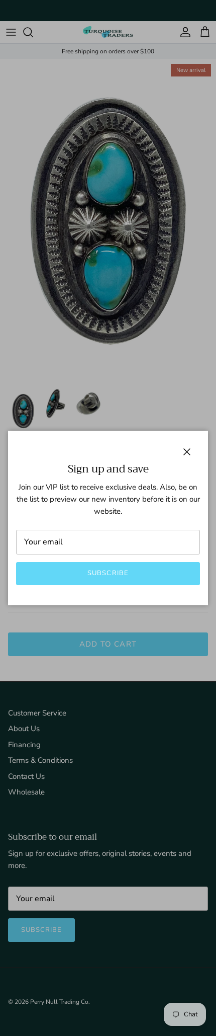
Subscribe (107, 573)
